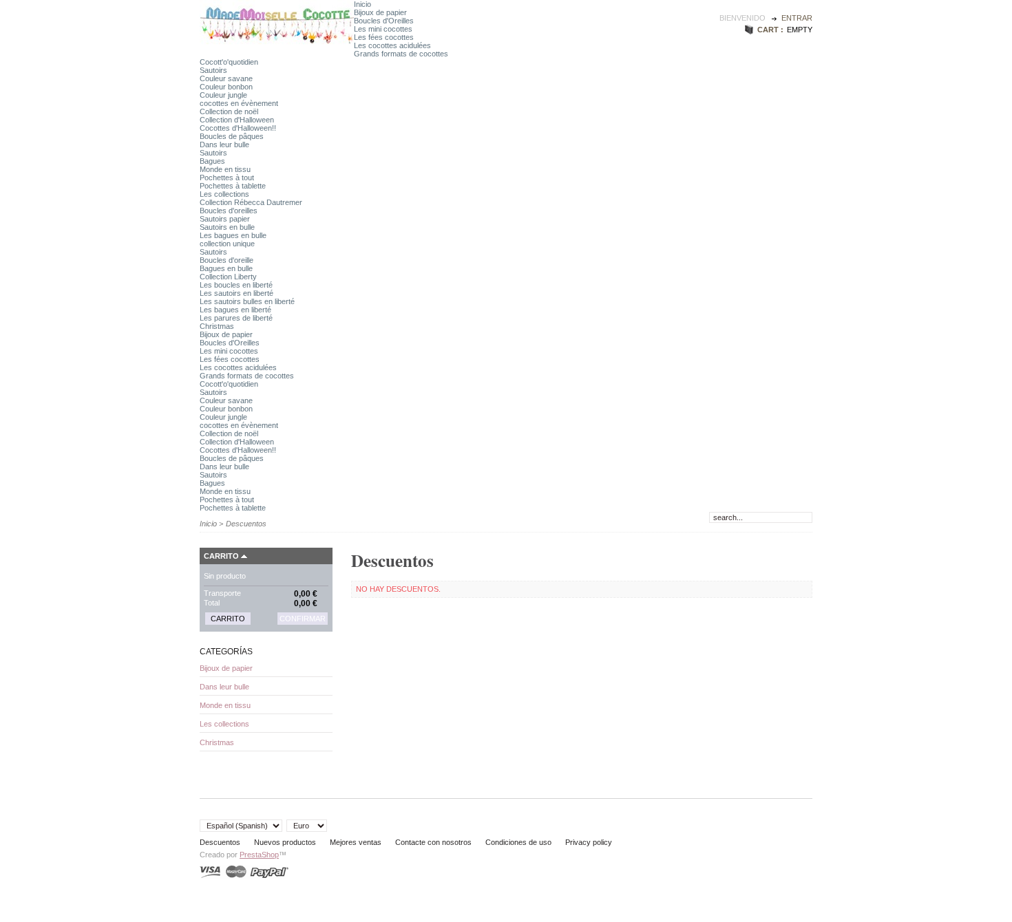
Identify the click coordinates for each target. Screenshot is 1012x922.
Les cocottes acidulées (392, 45)
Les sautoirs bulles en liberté (247, 301)
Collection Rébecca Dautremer (251, 202)
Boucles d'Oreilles (384, 21)
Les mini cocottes (383, 29)
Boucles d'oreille (226, 260)
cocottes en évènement (239, 103)
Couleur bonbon (226, 87)
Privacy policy (588, 842)
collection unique (227, 243)
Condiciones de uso (518, 842)
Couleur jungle (223, 95)
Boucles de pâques (232, 136)
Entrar (796, 18)
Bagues (212, 161)
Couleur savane (226, 78)
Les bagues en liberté (235, 309)
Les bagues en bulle (233, 235)
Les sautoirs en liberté (236, 293)
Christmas (217, 326)
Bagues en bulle (226, 268)
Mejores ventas (355, 842)
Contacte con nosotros (433, 842)
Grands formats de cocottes (401, 54)
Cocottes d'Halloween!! (238, 128)
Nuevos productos (285, 842)
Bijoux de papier (380, 12)
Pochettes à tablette (233, 186)
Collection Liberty (228, 276)
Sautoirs (213, 70)
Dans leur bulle (224, 144)
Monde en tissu (225, 169)
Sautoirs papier (225, 219)
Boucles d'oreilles (228, 210)
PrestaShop (259, 854)
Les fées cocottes (384, 37)
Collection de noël (229, 111)
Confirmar (303, 618)
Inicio (362, 4)
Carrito (221, 556)
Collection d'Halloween (237, 120)
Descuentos (220, 842)
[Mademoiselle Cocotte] (277, 43)
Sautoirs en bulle (227, 227)
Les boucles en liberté (236, 285)
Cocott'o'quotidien (229, 62)
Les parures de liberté (236, 318)
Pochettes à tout (227, 177)
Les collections (224, 194)
